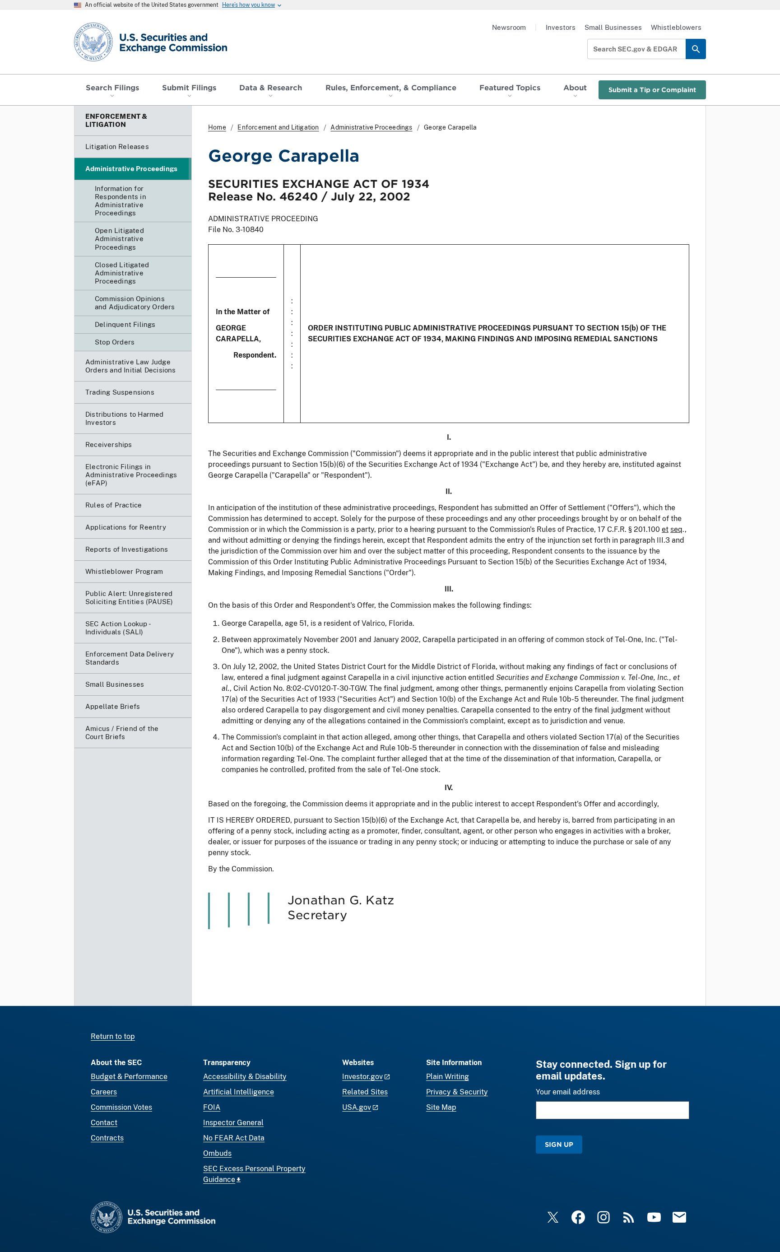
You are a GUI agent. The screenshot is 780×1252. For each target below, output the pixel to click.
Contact (104, 1122)
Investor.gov (362, 1076)
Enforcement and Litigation (278, 127)
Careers (104, 1092)
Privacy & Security (457, 1092)
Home (217, 127)
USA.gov (356, 1107)
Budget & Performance (129, 1076)
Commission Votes (121, 1107)
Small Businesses (613, 27)
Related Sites (365, 1092)
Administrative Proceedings (371, 127)
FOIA (211, 1107)
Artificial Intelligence (238, 1092)
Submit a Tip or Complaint (652, 89)
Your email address (568, 1092)
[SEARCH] (696, 49)
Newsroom (509, 27)
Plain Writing (447, 1076)
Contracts (107, 1138)
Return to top (113, 1036)
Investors (561, 27)
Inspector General (233, 1122)
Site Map (441, 1107)
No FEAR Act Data (234, 1138)
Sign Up (559, 1144)
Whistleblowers (676, 27)
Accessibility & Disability (245, 1076)
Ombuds (217, 1153)
